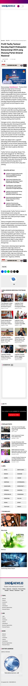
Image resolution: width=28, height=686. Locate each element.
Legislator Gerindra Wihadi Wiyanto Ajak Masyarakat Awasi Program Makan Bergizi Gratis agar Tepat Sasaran (21, 339)
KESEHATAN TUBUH (22, 486)
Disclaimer (17, 590)
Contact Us (14, 588)
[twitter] (5, 271)
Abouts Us (8, 588)
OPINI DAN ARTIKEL (8, 494)
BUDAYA (6, 473)
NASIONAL (19, 490)
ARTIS (5, 469)
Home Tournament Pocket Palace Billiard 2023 (18, 436)
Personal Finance (6, 609)
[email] (14, 271)
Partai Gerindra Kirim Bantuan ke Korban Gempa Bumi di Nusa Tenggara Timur (14, 199)
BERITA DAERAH (21, 469)
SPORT (19, 502)
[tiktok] (10, 2)
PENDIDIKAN (20, 494)
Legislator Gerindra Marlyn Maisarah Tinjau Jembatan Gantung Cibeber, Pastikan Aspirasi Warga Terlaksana (7, 356)
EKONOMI (19, 473)
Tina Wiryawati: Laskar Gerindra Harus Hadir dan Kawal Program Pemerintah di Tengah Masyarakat (14, 187)
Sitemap (12, 590)
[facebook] (1, 2)
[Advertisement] (14, 25)
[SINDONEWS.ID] (8, 7)
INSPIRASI (6, 482)
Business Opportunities (7, 607)
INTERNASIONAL (21, 482)
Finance (4, 600)
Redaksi (7, 590)
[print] (11, 271)
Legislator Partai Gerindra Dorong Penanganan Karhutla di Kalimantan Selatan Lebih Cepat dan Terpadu (14, 193)
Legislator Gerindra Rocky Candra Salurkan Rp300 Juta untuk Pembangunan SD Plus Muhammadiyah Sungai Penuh (7, 339)
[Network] (18, 6)
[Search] (26, 2)
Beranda (3, 40)
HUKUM (19, 478)
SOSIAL (6, 502)
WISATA (19, 506)
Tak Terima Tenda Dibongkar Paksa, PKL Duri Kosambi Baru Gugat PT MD (19, 428)
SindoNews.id (13, 87)
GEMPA (6, 478)
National (4, 598)
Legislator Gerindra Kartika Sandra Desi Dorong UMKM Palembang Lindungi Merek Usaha (14, 175)
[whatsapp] (8, 271)
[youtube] (8, 2)
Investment (4, 602)
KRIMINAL (6, 490)
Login (22, 590)
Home (4, 588)
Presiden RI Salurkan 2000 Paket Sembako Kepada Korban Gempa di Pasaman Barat (19, 443)
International (5, 605)
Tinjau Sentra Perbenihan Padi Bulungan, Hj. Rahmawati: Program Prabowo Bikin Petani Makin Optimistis (14, 181)
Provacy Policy (21, 588)
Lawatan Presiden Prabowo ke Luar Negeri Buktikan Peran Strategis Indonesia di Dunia (19, 459)
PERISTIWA (6, 498)
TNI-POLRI (6, 506)
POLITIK (7, 40)
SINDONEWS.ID (12, 682)
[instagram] (6, 2)
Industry (4, 603)
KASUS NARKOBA (8, 486)
